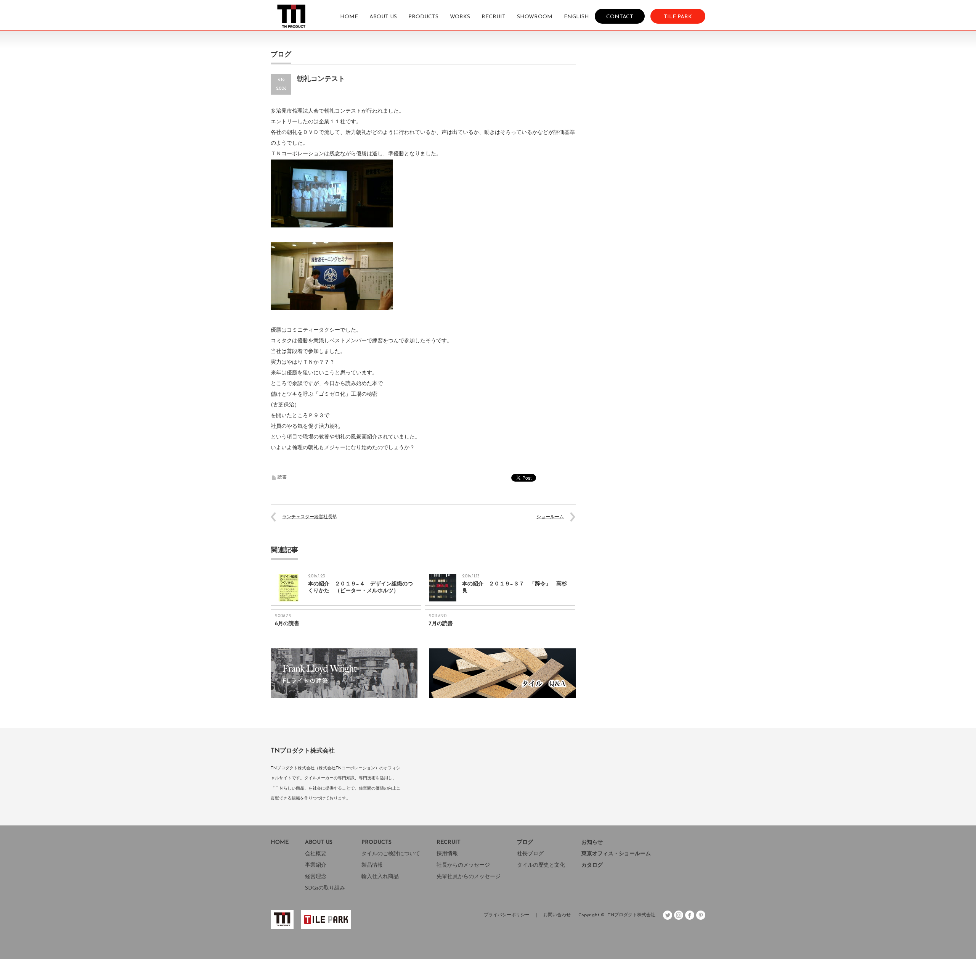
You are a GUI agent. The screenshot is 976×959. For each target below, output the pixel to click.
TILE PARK (678, 16)
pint (700, 915)
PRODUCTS (423, 17)
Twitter (667, 915)
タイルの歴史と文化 (541, 865)
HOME (349, 17)
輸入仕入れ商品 (380, 877)
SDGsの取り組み (325, 888)
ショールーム (550, 517)
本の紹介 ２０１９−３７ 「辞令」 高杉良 (514, 587)
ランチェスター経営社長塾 (309, 517)
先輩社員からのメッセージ (469, 877)
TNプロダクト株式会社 (631, 915)
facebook (689, 915)
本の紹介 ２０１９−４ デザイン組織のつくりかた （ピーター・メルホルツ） (360, 587)
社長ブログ (530, 854)
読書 (282, 477)
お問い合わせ (557, 915)
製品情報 (372, 865)
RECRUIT (494, 17)
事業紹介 (315, 865)
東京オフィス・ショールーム (616, 854)
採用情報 (447, 854)
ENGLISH (576, 17)
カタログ (592, 865)
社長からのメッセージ (463, 865)
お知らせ (592, 842)
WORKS (460, 17)
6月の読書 (287, 624)
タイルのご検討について (390, 854)
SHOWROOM (534, 17)
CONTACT (619, 16)
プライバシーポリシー (507, 915)
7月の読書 (441, 624)
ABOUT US (383, 17)
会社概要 (315, 854)
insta (678, 915)
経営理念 (315, 877)
